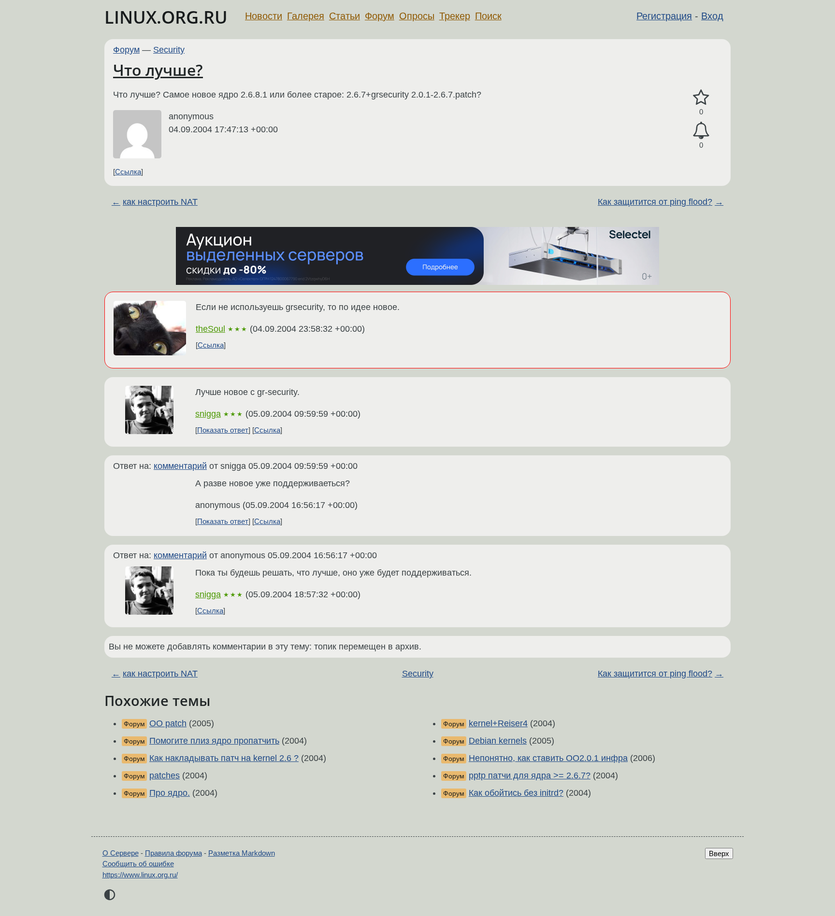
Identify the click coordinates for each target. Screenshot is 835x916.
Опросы (416, 16)
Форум (379, 16)
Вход (712, 16)
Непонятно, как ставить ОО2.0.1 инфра (548, 758)
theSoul (210, 329)
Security (169, 50)
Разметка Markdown (241, 853)
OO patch (168, 723)
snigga (208, 414)
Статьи (344, 16)
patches (164, 775)
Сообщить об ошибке (138, 864)
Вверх (719, 853)
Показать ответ (222, 430)
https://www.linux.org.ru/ (140, 875)
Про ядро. (169, 793)
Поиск (488, 16)
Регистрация (664, 16)
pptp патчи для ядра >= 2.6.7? (529, 775)
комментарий (180, 466)
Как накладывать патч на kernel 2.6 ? (224, 758)
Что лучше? (158, 69)
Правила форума (173, 853)
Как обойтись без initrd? (516, 793)
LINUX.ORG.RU (166, 17)
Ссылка (128, 172)
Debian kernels (498, 741)
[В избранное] (701, 98)
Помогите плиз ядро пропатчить (214, 741)
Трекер (454, 16)
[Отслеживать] (701, 131)
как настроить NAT (160, 202)
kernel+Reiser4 (498, 723)
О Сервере (120, 853)
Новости (263, 16)
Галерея (305, 16)
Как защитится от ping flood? (655, 202)
